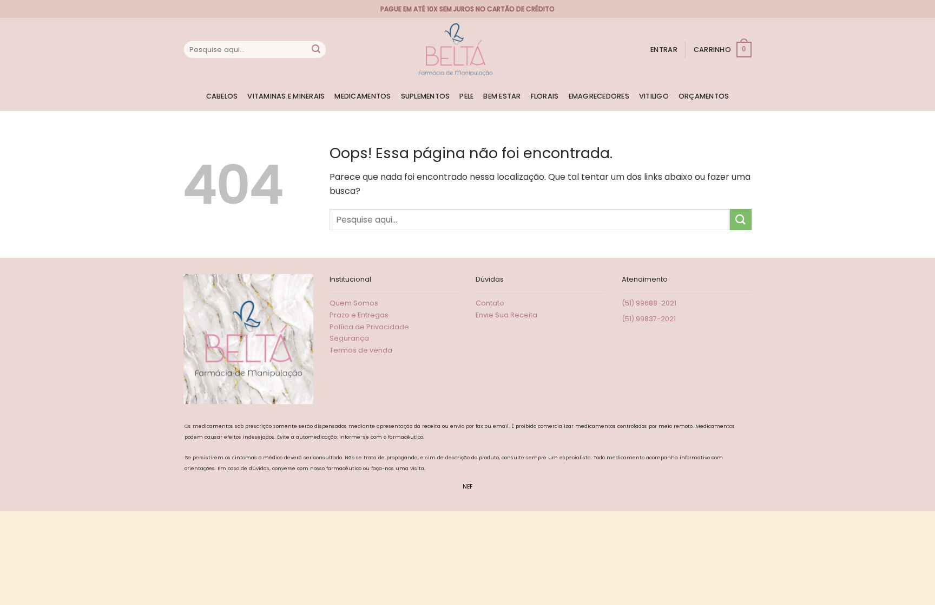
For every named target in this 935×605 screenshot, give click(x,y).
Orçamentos (704, 96)
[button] (663, 50)
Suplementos (425, 96)
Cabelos (222, 96)
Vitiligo (654, 96)
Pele (466, 96)
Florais (545, 96)
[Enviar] (316, 50)
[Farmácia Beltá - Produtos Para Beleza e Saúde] (455, 49)
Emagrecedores (599, 96)
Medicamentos (362, 96)
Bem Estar (502, 96)
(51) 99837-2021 (649, 318)
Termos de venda (361, 350)
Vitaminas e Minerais (286, 96)
